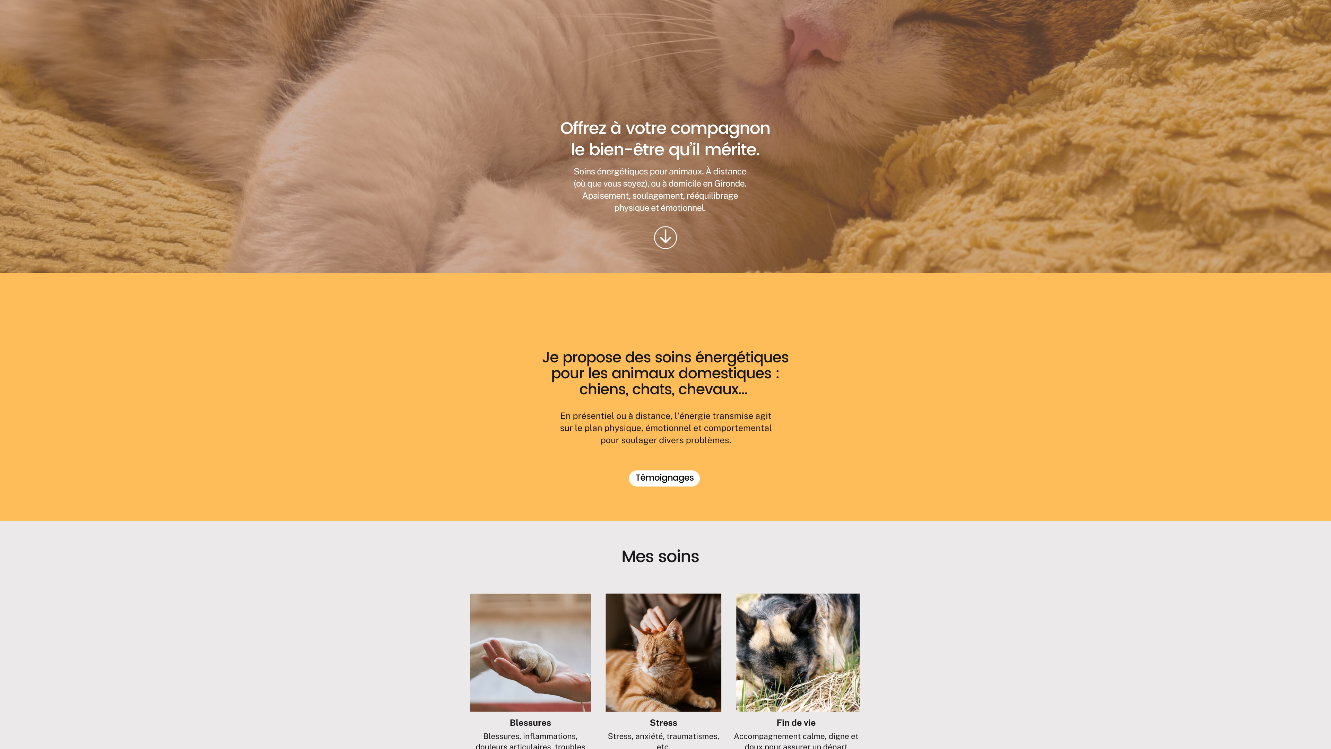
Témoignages (665, 478)
